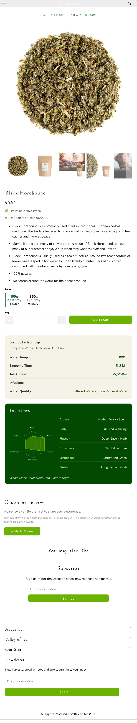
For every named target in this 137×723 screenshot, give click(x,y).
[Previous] (8, 84)
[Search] (129, 3)
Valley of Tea (79, 714)
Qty (7, 312)
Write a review (22, 531)
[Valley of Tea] (68, 3)
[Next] (129, 84)
